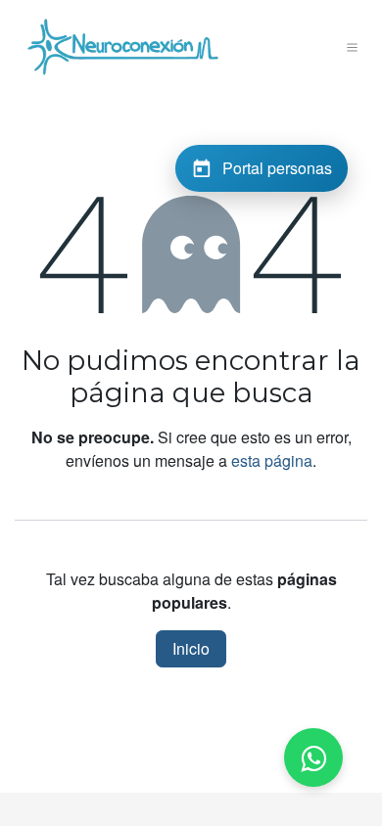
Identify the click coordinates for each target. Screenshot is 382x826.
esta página (271, 460)
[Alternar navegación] (352, 47)
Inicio (191, 648)
